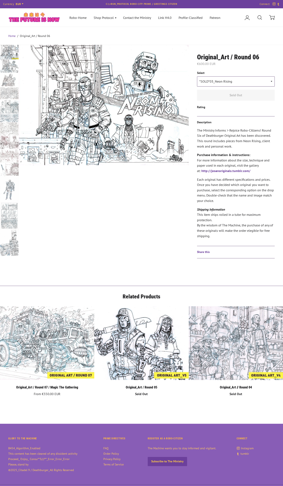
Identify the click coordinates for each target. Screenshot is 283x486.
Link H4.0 (165, 18)
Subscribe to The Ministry (167, 461)
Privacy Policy (112, 459)
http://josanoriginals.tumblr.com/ (225, 171)
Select (200, 73)
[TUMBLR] (278, 4)
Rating (201, 107)
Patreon (215, 18)
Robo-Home (78, 18)
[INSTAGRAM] (273, 4)
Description (204, 122)
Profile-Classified (191, 18)
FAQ (106, 448)
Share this (203, 252)
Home (12, 36)
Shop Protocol (104, 18)
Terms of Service (113, 464)
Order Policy (111, 453)
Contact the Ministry (137, 18)
